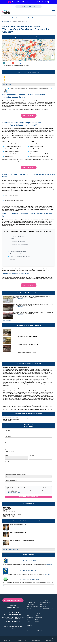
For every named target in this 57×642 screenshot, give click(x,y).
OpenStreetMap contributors (49, 60)
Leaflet (35, 60)
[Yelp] (19, 622)
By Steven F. (6, 83)
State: (7, 455)
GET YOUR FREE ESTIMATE (12, 600)
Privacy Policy (20, 492)
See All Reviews (7, 84)
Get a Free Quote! (28, 115)
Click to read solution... (18, 298)
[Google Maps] (13, 622)
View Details (5, 530)
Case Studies (29, 629)
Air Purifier (29, 608)
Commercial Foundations (32, 606)
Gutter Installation (43, 604)
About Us (29, 613)
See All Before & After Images (11, 549)
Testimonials (39, 630)
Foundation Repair (31, 602)
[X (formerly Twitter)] (7, 622)
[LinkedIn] (15, 622)
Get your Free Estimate (28, 497)
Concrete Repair (30, 604)
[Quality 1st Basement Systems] (6, 12)
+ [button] (52, 56)
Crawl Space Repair (44, 600)
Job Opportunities (38, 617)
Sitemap (20, 624)
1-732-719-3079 (13, 613)
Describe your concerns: (11, 480)
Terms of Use (14, 624)
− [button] (52, 58)
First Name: (8, 430)
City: (6, 449)
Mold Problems (43, 606)
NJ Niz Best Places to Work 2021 (28, 560)
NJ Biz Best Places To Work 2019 (28, 570)
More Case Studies (7, 320)
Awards (36, 619)
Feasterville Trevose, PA (17, 405)
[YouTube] (9, 622)
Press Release (30, 617)
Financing (37, 615)
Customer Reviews (31, 627)
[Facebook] (11, 622)
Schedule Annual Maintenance (46, 608)
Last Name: (8, 436)
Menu (53, 12)
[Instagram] (17, 622)
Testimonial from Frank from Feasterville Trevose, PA (22, 91)
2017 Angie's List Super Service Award (29, 579)
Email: (7, 468)
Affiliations (37, 621)
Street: (7, 442)
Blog (28, 619)
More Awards (6, 585)
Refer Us (28, 621)
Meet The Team (38, 613)
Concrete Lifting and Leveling (46, 602)
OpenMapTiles (40, 60)
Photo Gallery (40, 629)
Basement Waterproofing (32, 600)
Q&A (28, 615)
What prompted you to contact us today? (15, 474)
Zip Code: (32, 455)
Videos (28, 630)
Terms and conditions (12, 492)
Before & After (40, 627)
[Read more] (49, 564)
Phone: (7, 461)
